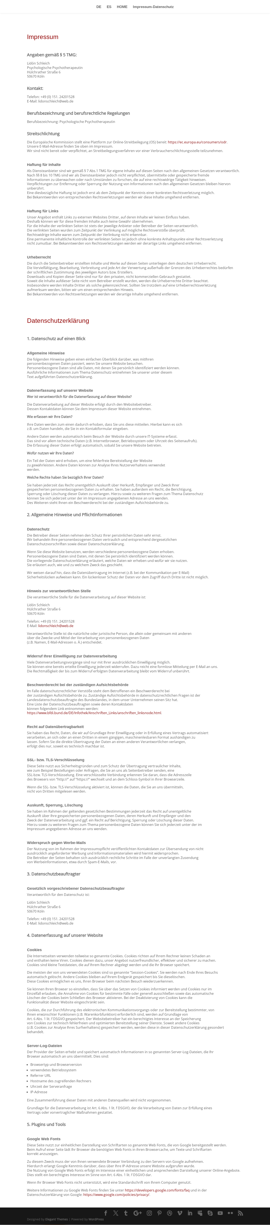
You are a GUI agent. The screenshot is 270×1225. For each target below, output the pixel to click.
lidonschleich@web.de (55, 625)
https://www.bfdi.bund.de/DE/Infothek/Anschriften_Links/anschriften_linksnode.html (94, 713)
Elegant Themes (56, 1219)
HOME (122, 7)
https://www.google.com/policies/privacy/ (116, 1194)
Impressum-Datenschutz (153, 7)
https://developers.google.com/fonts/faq (157, 1190)
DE (98, 7)
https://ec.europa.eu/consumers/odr (197, 142)
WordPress (96, 1219)
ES (109, 7)
